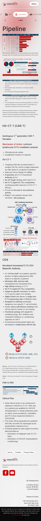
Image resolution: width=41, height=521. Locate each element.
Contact (18, 452)
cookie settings (16, 515)
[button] (18, 20)
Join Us (9, 452)
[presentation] (5, 20)
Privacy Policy (29, 452)
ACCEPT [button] (20, 518)
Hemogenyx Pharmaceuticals (10, 4)
